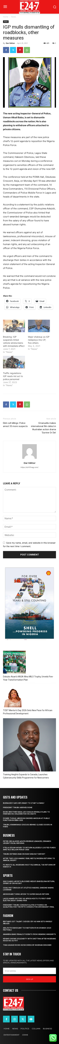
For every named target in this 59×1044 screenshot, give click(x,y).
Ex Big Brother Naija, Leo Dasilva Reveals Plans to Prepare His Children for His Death (26, 813)
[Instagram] (14, 1019)
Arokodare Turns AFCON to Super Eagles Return (26, 894)
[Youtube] (31, 1019)
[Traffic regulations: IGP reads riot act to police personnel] (14, 362)
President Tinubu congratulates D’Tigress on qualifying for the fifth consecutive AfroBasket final (28, 906)
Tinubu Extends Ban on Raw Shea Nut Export (24, 854)
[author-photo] (29, 458)
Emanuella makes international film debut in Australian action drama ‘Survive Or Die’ (43, 428)
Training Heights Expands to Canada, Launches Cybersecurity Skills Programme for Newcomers (26, 776)
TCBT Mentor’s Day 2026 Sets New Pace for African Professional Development (27, 712)
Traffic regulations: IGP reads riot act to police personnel (13, 376)
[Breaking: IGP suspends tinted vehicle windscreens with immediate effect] (14, 326)
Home (5, 17)
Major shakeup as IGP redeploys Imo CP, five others (38, 339)
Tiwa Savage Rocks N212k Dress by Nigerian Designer (27, 945)
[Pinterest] (20, 50)
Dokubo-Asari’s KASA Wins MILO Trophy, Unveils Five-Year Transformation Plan (28, 678)
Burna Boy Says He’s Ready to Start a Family (23, 803)
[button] (5, 1038)
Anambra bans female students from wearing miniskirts (29, 934)
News (13, 17)
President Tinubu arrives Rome (17, 808)
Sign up (29, 979)
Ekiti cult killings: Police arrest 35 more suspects (15, 425)
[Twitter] (13, 50)
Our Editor (10, 43)
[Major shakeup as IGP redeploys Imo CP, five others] (39, 326)
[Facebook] (6, 50)
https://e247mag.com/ (29, 467)
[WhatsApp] (27, 50)
